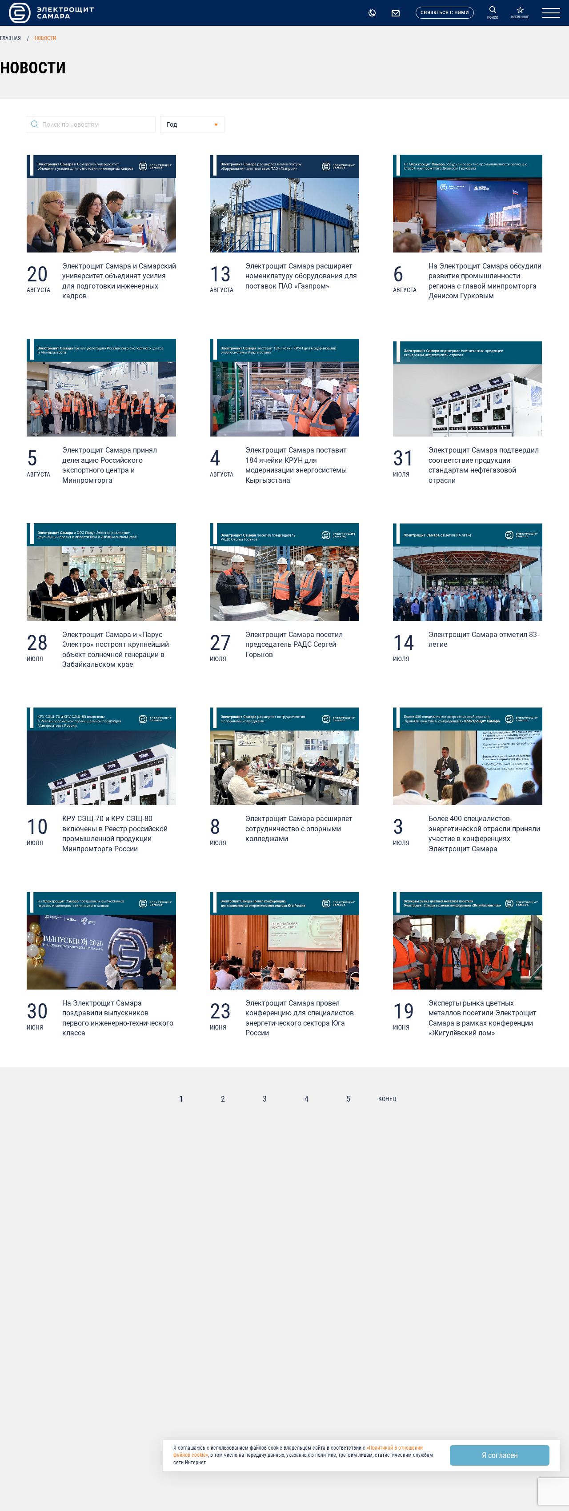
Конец (387, 1098)
